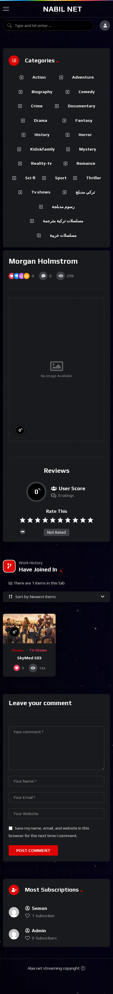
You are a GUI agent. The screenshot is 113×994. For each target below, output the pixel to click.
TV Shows (38, 650)
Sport (61, 177)
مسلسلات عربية (63, 235)
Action (39, 77)
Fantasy (83, 120)
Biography (42, 91)
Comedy (87, 91)
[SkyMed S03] (29, 628)
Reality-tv (41, 163)
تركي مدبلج (85, 192)
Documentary (81, 106)
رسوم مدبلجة (63, 206)
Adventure (83, 77)
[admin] (14, 934)
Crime (37, 106)
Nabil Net (62, 9)
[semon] (14, 912)
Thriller (93, 177)
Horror (85, 134)
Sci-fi (30, 177)
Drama (17, 650)
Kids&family (42, 149)
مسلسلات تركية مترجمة (63, 220)
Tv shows (40, 192)
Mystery (87, 149)
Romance (85, 163)
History (42, 134)
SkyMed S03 (29, 658)
